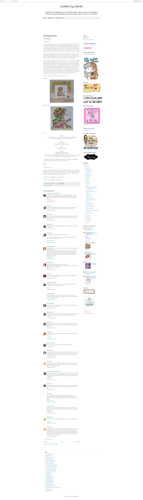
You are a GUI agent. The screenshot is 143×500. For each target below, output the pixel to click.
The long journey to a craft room (52, 487)
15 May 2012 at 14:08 (51, 210)
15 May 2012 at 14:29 (51, 242)
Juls (47, 273)
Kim (47, 205)
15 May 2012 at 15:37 (51, 278)
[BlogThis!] (59, 183)
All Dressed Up (49, 454)
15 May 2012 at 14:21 (51, 220)
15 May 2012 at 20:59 (51, 327)
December (88, 170)
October (87, 173)
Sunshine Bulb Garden (88, 313)
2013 (86, 166)
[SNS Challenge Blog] (91, 159)
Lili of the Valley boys (50, 469)
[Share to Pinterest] (63, 183)
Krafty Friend (93, 243)
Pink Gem (48, 474)
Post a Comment (48, 439)
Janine (48, 393)
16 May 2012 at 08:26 (51, 367)
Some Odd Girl (49, 480)
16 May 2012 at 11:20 (51, 379)
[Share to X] (60, 183)
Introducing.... (88, 196)
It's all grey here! (89, 212)
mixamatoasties (50, 282)
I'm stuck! (87, 201)
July (87, 178)
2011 (86, 222)
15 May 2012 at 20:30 (51, 317)
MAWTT (47, 472)
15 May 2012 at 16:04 (51, 289)
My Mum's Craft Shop (89, 242)
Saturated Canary (49, 477)
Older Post (78, 441)
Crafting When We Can (90, 232)
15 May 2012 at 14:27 (51, 228)
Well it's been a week (90, 204)
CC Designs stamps (50, 457)
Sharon (48, 361)
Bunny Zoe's (46, 179)
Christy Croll (48, 458)
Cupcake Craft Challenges (90, 276)
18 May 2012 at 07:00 (51, 423)
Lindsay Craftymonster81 (52, 371)
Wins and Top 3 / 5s (59, 18)
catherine (49, 312)
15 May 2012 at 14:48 (51, 269)
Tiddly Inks (48, 489)
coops (48, 331)
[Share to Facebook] (62, 183)
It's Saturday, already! (90, 198)
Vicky (48, 232)
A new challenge (89, 190)
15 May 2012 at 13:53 (51, 201)
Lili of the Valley (49, 463)
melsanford (49, 303)
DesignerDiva (50, 246)
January (87, 220)
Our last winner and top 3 (89, 273)
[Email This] (57, 183)
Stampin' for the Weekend (90, 272)
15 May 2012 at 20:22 (51, 308)
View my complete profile (88, 39)
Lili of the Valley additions (51, 466)
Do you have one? (89, 208)
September (88, 175)
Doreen (48, 224)
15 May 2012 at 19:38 (51, 299)
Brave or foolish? (89, 206)
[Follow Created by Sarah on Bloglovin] (89, 44)
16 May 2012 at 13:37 (51, 389)
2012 (86, 168)
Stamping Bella (49, 481)
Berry (48, 214)
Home (44, 18)
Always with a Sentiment (52, 193)
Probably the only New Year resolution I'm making (91, 188)
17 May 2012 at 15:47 (51, 413)
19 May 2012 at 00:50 (51, 436)
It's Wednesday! (89, 194)
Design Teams (51, 18)
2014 (86, 165)
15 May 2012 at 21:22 (51, 339)
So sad (87, 185)
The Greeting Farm (49, 486)
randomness (48, 490)
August (87, 177)
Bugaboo (48, 455)
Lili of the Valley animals (51, 467)
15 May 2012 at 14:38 (51, 258)
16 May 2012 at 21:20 (51, 402)
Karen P (48, 427)
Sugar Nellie (49, 185)
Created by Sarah (71, 6)
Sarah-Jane (49, 406)
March (87, 216)
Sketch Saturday (88, 228)
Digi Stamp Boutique (50, 460)
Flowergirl (49, 262)
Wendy (48, 321)
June (87, 180)
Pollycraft (48, 475)
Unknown (87, 37)
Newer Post (46, 441)
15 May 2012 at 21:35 (51, 346)
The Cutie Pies (49, 484)
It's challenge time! (89, 203)
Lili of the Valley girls (50, 470)
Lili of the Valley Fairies (50, 464)
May (87, 182)
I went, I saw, (88, 183)
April (87, 215)
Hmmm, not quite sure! (90, 199)
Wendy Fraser (50, 343)
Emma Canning (49, 461)
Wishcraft (49, 350)
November (88, 171)
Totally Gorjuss (46, 177)
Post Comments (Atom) (53, 444)
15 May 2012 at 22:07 (51, 357)
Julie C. (48, 383)
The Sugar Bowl (46, 170)
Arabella (48, 417)
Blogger (77, 496)
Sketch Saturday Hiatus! (89, 229)
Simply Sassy (48, 478)
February (88, 218)
